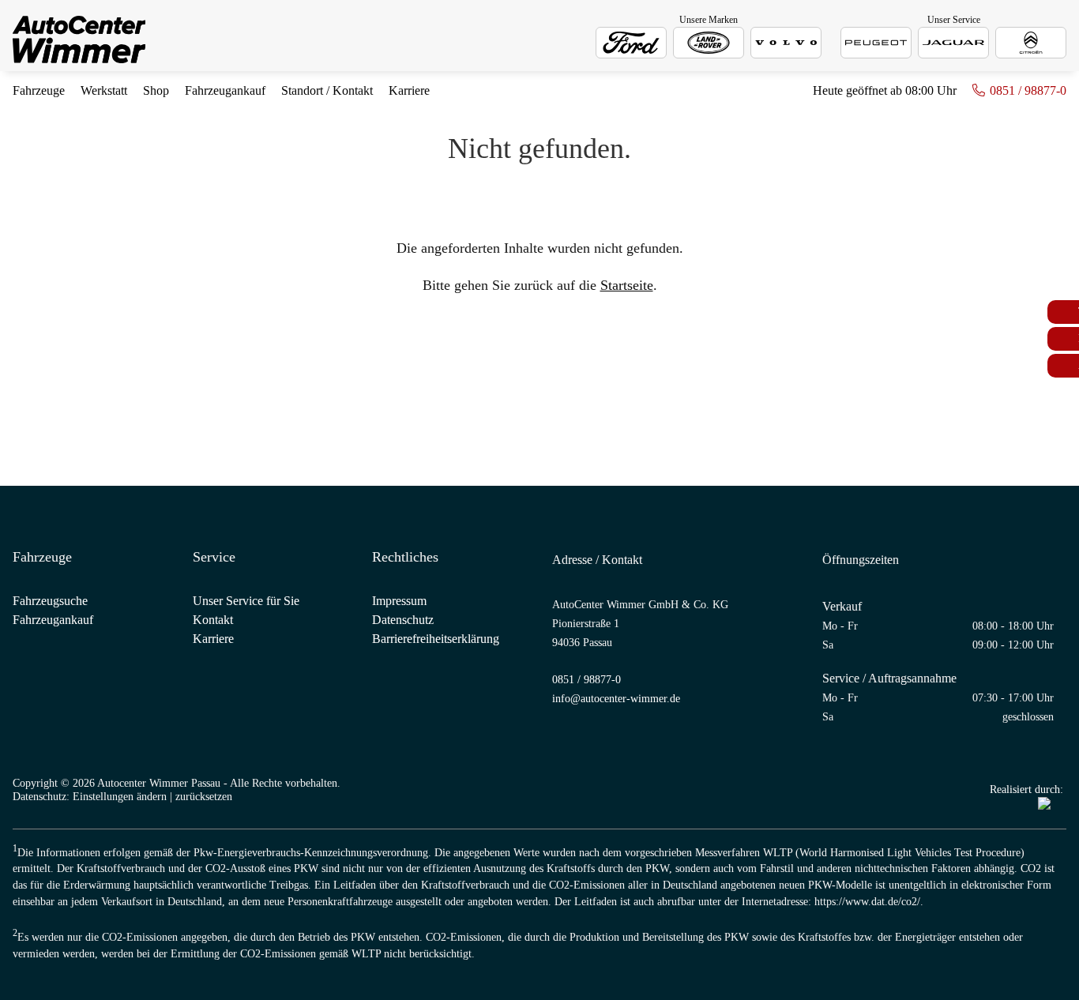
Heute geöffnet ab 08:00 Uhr (885, 90)
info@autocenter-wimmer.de (616, 699)
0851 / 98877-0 (1028, 90)
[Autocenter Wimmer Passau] (79, 41)
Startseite (626, 285)
